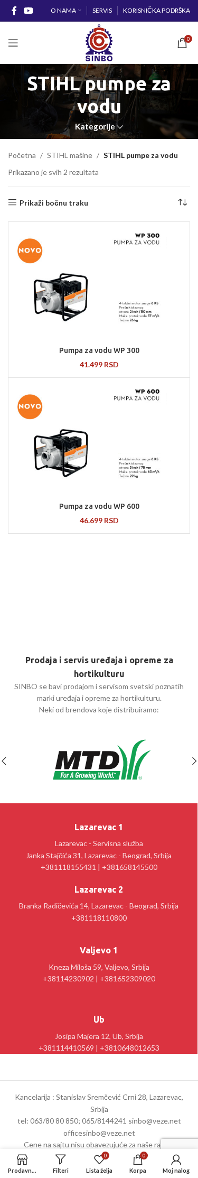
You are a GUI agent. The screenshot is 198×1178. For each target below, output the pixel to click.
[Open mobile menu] (13, 42)
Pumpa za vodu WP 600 (99, 506)
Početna (22, 155)
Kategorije (95, 127)
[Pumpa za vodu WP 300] (99, 283)
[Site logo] (99, 42)
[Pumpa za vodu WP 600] (99, 439)
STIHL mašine (69, 155)
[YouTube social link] (28, 10)
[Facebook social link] (14, 10)
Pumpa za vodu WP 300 (99, 350)
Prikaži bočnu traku (54, 202)
